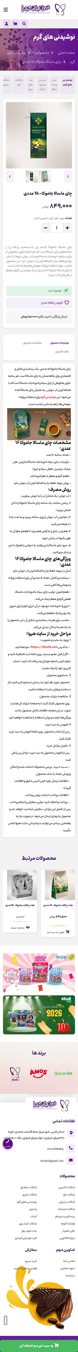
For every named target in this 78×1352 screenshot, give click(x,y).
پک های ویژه (30, 85)
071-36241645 (55, 1149)
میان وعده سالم (54, 85)
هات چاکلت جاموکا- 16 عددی (58, 905)
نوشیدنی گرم (48, 397)
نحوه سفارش (67, 1268)
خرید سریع (31, 1261)
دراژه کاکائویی (67, 1238)
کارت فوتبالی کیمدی (26, 1238)
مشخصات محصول (32, 343)
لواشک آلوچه (68, 1224)
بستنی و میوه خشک (42, 85)
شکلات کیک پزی (28, 1224)
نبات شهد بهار (29, 1231)
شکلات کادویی (66, 1187)
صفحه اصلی (66, 53)
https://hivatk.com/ (43, 647)
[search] (24, 24)
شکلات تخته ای (28, 1187)
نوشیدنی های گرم (68, 82)
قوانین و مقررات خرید (25, 1268)
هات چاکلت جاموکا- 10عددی (20, 905)
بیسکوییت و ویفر (65, 1216)
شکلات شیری (5, 82)
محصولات (42, 53)
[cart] (15, 23)
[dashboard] (6, 24)
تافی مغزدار (68, 1231)
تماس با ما (69, 1261)
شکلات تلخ (19, 82)
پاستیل (33, 1209)
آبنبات (33, 1216)
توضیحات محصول (59, 343)
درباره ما (70, 1276)
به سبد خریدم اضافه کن (36, 1346)
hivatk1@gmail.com (51, 1161)
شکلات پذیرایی (67, 1202)
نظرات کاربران (62, 352)
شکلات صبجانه (66, 1209)
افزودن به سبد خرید (56, 932)
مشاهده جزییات (17, 928)
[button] (68, 176)
